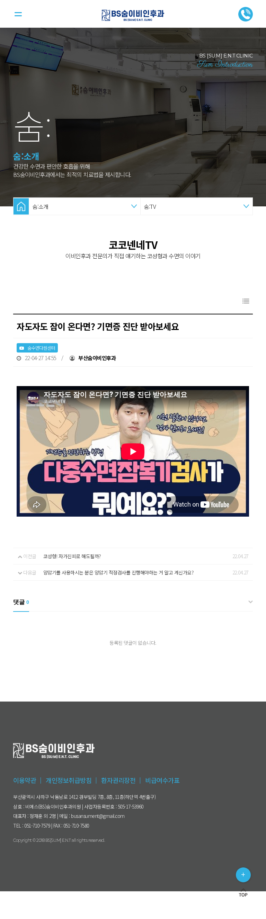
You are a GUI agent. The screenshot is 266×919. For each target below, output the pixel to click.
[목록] (246, 301)
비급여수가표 (162, 780)
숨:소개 (40, 206)
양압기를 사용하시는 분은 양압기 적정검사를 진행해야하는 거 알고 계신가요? (118, 572)
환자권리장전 (118, 780)
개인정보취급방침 (68, 780)
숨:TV (150, 206)
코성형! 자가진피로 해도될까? (72, 556)
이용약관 (24, 780)
